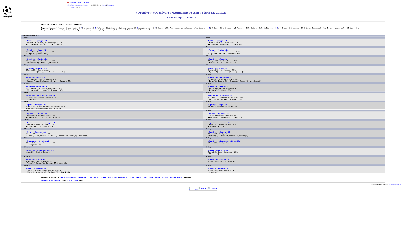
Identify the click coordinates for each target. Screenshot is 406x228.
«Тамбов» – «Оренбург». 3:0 (218, 114)
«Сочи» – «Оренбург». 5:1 (36, 132)
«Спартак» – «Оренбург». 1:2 (37, 86)
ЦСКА (90, 177)
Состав (104, 5)
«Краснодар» (82, 177)
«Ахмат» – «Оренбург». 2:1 (218, 50)
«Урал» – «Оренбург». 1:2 (36, 105)
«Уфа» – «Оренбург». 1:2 (217, 68)
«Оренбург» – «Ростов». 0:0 (218, 159)
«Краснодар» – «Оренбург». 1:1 (220, 95)
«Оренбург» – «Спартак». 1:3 (219, 132)
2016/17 (69, 180)
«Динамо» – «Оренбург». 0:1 (218, 168)
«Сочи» (151, 177)
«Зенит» (62, 177)
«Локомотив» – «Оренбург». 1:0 (38, 141)
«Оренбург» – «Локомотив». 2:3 (220, 77)
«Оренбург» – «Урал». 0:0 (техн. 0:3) (39, 150)
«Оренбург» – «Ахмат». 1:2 (36, 114)
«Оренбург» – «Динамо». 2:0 (218, 86)
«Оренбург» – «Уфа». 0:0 (217, 105)
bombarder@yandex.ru (395, 184)
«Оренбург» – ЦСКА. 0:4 (35, 159)
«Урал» (145, 177)
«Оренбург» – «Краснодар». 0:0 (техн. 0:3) (224, 141)
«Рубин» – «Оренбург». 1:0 (218, 150)
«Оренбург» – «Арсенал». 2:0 (219, 123)
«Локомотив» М (71, 177)
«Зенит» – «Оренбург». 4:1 (36, 168)
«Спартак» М (114, 177)
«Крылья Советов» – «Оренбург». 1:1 (40, 123)
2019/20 (86, 2)
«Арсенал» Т (124, 177)
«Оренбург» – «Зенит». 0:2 (36, 50)
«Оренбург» (57, 180)
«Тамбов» (165, 177)
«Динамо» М (105, 177)
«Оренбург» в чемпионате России (77, 5)
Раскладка (110, 5)
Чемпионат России (75, 2)
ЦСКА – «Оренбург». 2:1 (217, 41)
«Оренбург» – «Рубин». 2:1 (36, 77)
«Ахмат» (157, 177)
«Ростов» (96, 177)
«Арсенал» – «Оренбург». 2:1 (37, 68)
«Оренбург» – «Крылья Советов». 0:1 (40, 95)
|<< (68, 8)
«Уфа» (132, 177)
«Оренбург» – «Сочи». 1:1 (218, 59)
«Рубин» (138, 177)
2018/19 (72, 8)
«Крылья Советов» (176, 177)
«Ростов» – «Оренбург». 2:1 (36, 41)
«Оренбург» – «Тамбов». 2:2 (36, 59)
